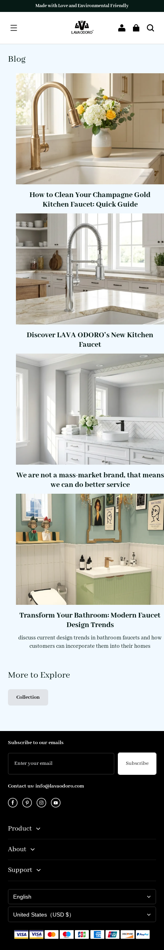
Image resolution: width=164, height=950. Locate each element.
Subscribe (137, 763)
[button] (13, 27)
